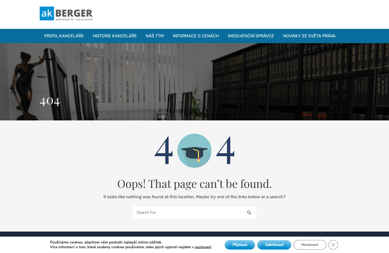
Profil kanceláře (64, 35)
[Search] (247, 212)
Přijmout (240, 244)
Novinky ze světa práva (309, 35)
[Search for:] (194, 212)
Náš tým (155, 35)
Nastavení (309, 244)
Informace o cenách (196, 35)
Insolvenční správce (251, 35)
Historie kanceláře (115, 35)
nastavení (203, 247)
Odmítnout (274, 244)
